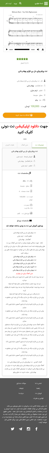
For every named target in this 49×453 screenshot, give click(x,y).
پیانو (36, 100)
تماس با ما (38, 383)
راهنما (38, 388)
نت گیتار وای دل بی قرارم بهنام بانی (24, 263)
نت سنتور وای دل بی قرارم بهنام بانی (24, 260)
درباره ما (21, 393)
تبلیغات (21, 388)
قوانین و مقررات (38, 398)
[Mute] (38, 49)
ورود (15, 3)
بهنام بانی (30, 85)
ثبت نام (8, 3)
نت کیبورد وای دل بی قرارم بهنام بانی (24, 266)
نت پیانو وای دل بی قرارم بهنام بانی (24, 256)
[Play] (7, 49)
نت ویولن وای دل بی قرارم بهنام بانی (24, 270)
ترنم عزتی (34, 90)
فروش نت (38, 393)
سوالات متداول (21, 383)
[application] (24, 49)
